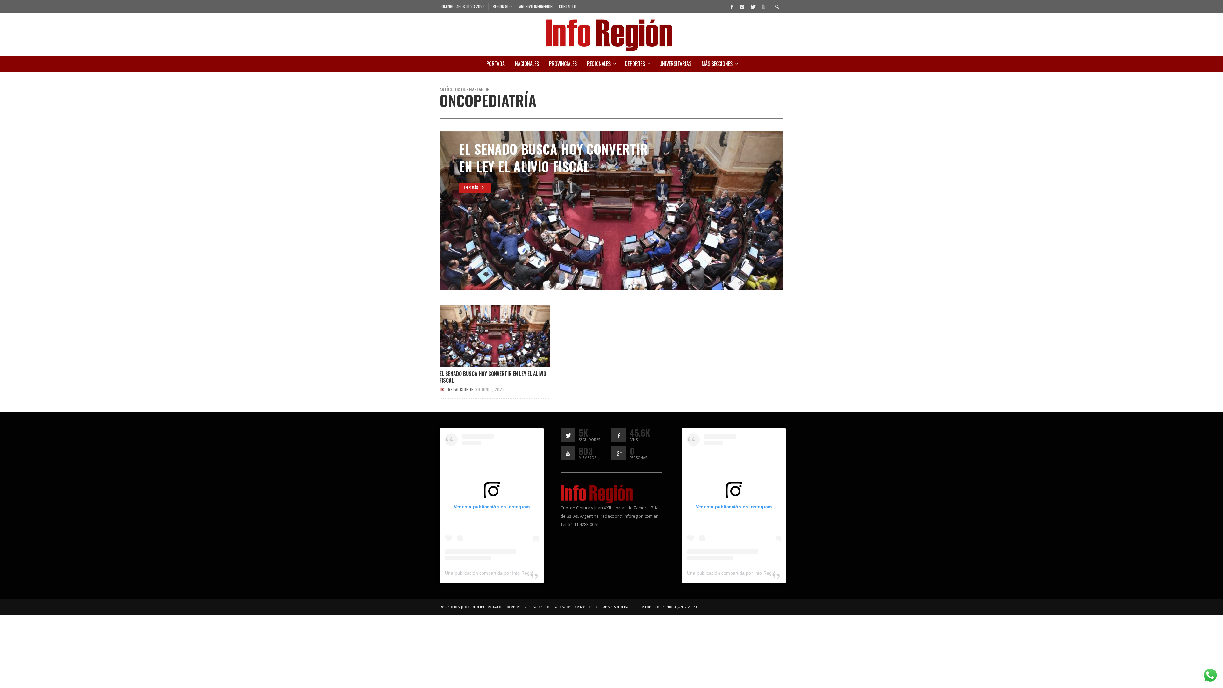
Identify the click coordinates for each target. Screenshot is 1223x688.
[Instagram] (742, 6)
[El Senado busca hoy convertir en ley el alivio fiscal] (484, 336)
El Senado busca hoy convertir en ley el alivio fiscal (493, 377)
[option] (611, 210)
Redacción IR (461, 389)
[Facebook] (731, 6)
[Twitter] (752, 6)
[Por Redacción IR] (442, 389)
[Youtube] (763, 6)
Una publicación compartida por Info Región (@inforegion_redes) (512, 573)
